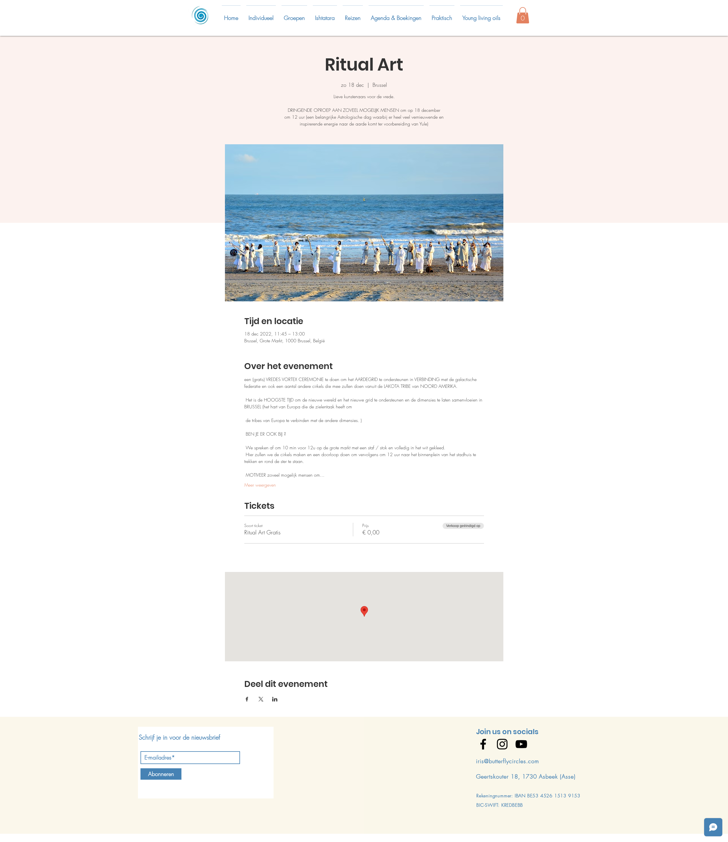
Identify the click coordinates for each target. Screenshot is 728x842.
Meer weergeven (260, 485)
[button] (261, 15)
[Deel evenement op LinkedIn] (275, 699)
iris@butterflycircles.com (507, 761)
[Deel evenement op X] (261, 699)
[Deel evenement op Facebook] (247, 699)
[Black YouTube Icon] (521, 744)
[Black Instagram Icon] (502, 744)
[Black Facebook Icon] (483, 744)
